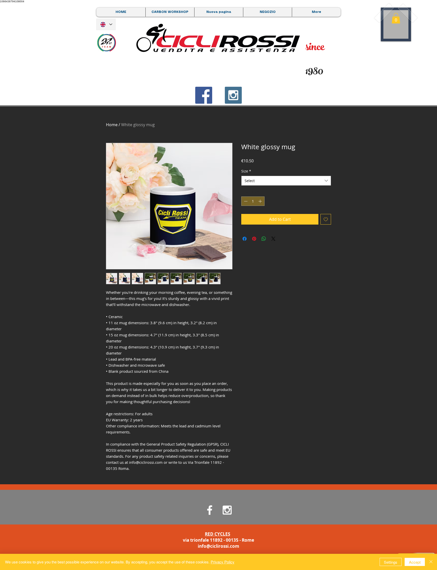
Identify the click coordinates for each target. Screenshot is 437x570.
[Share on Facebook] (245, 239)
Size (246, 171)
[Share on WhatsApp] (264, 239)
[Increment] (260, 201)
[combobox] (286, 181)
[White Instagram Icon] (227, 510)
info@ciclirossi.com (218, 546)
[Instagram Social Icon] (233, 95)
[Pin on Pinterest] (254, 239)
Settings (390, 562)
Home (112, 124)
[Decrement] (245, 201)
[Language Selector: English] (106, 24)
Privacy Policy (222, 561)
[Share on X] (273, 239)
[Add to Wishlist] (325, 219)
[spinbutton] (252, 201)
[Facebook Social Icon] (203, 95)
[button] (395, 18)
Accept (415, 562)
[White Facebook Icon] (209, 510)
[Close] (431, 562)
